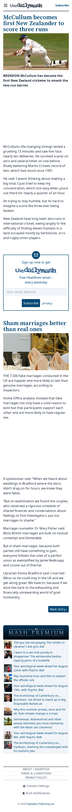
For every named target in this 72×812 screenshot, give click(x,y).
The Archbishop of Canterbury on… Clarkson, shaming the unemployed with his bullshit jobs (41, 747)
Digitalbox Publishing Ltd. (40, 804)
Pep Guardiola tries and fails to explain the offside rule (40, 678)
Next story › (58, 609)
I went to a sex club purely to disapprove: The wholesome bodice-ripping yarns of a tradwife (38, 656)
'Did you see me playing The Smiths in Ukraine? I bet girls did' (39, 644)
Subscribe (30, 303)
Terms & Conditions (36, 773)
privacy (47, 303)
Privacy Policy (36, 777)
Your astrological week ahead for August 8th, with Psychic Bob (41, 735)
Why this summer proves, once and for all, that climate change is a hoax (40, 711)
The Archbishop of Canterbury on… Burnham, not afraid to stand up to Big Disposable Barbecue (40, 699)
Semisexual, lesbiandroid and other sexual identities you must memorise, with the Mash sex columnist (39, 723)
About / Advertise (36, 769)
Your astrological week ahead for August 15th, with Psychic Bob (41, 688)
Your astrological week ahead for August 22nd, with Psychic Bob (41, 668)
